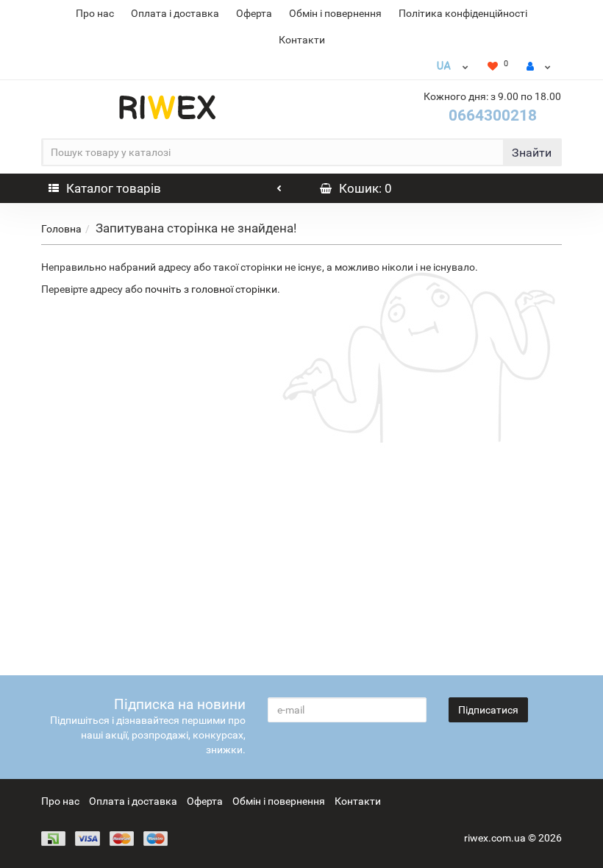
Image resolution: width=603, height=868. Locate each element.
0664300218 (493, 115)
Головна (61, 229)
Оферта (254, 13)
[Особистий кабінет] (538, 66)
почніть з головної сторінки (211, 289)
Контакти (302, 40)
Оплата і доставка (175, 13)
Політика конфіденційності (463, 13)
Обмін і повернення (335, 13)
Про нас (95, 13)
